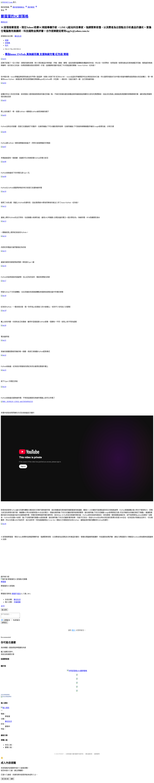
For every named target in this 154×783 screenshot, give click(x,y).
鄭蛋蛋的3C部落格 (14, 16)
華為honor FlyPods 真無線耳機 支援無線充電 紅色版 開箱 (37, 54)
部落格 (7, 43)
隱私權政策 (88, 754)
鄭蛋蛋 (3, 582)
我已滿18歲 (5, 779)
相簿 (6, 40)
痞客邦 (14, 594)
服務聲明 (97, 754)
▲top (3, 606)
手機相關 (17, 602)
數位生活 (18, 36)
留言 (19, 594)
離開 (12, 779)
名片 (6, 45)
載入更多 (4, 610)
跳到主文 (4, 22)
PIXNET (61, 754)
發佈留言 (4, 622)
